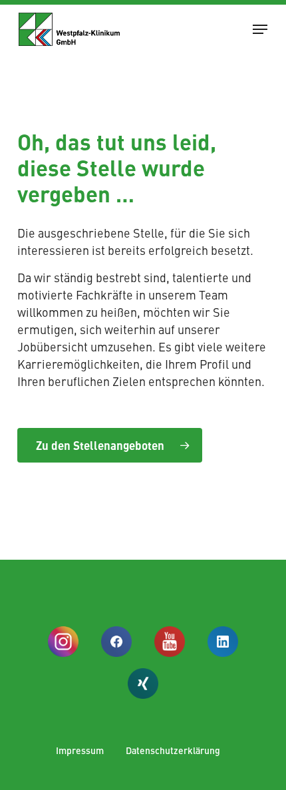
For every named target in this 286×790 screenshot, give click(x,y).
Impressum (80, 750)
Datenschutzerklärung (173, 750)
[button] (260, 29)
